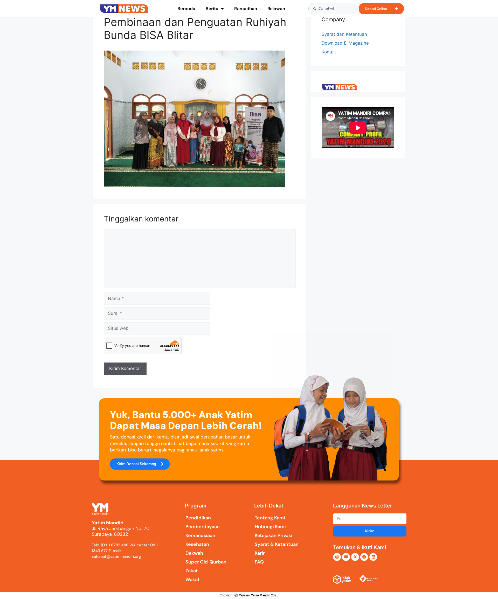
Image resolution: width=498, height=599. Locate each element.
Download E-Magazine (345, 43)
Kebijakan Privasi (273, 535)
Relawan (276, 8)
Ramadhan (245, 8)
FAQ (259, 562)
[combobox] (335, 8)
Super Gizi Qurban (205, 562)
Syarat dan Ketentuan (344, 34)
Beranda (186, 8)
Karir (260, 553)
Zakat (191, 571)
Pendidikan (198, 518)
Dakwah (194, 553)
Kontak (329, 51)
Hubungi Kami (270, 527)
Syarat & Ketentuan (277, 544)
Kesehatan (197, 544)
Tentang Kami (270, 518)
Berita (212, 8)
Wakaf (192, 579)
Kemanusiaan (200, 535)
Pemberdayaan (202, 527)
